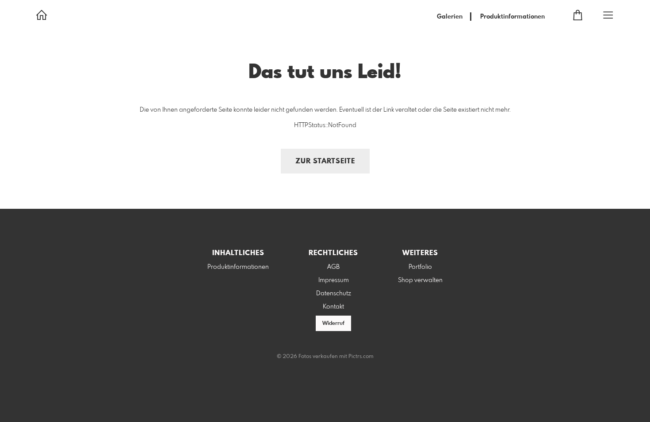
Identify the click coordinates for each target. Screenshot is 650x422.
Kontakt (333, 307)
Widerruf (333, 323)
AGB (333, 267)
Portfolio (420, 267)
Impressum (333, 280)
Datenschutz (333, 293)
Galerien (450, 17)
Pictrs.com (361, 356)
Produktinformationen (512, 17)
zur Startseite (325, 161)
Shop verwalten (420, 280)
